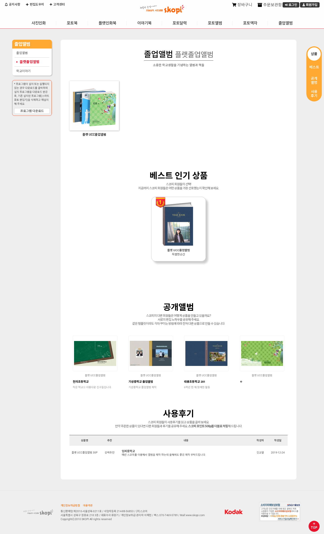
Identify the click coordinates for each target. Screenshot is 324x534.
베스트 (314, 67)
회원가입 (311, 5)
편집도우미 (36, 4)
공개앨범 (314, 80)
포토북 (72, 23)
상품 (314, 54)
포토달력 (180, 23)
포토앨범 (215, 23)
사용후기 (314, 94)
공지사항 (14, 4)
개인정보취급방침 (70, 505)
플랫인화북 (107, 23)
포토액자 (250, 23)
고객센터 (59, 4)
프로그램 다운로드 (32, 111)
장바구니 (244, 4)
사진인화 (39, 23)
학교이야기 (23, 71)
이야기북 (144, 23)
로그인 (292, 5)
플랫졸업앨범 (29, 62)
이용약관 (88, 505)
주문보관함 (272, 4)
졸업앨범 (285, 23)
